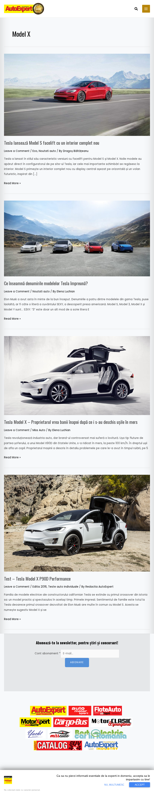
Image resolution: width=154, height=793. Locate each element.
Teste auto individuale (63, 587)
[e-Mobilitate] (100, 734)
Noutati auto (47, 151)
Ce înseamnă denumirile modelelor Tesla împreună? (46, 283)
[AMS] (80, 710)
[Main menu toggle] (146, 9)
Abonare (77, 662)
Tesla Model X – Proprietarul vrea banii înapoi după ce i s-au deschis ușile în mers (71, 421)
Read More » (12, 183)
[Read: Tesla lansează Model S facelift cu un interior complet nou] (77, 95)
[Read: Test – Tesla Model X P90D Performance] (77, 523)
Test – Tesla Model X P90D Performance (37, 578)
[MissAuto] (60, 734)
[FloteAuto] (107, 710)
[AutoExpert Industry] (101, 745)
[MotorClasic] (111, 722)
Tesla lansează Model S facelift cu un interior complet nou (51, 142)
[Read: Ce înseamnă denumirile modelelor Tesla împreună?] (77, 238)
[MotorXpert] (35, 722)
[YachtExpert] (35, 734)
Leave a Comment (16, 151)
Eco (34, 151)
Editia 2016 (39, 587)
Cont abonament (48, 653)
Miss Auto (38, 430)
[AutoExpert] (48, 710)
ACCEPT (140, 784)
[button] (136, 9)
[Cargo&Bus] (70, 722)
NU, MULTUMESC (114, 784)
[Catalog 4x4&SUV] (58, 745)
